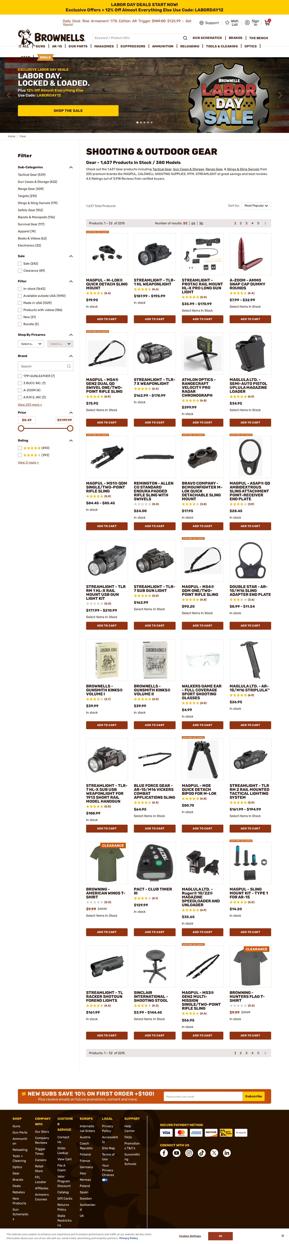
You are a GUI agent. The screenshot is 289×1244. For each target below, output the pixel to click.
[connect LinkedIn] (227, 1153)
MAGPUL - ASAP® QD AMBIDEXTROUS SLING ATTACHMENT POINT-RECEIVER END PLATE (250, 491)
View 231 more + (30, 405)
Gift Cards (64, 1198)
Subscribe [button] (253, 1096)
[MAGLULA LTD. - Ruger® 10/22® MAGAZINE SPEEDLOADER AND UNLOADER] (203, 863)
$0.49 (26, 420)
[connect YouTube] (176, 1153)
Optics (17, 1167)
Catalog (63, 1192)
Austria (85, 1137)
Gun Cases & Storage (188, 169)
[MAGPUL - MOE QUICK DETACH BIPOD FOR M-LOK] (203, 759)
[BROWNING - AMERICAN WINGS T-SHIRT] (107, 863)
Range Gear (214, 169)
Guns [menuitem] (40, 46)
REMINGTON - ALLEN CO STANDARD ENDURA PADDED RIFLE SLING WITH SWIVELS (153, 491)
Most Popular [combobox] (254, 205)
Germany (86, 1167)
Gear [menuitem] (25, 57)
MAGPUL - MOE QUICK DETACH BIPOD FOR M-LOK (199, 789)
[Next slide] (280, 95)
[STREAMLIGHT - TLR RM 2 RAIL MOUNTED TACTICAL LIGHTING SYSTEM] (251, 759)
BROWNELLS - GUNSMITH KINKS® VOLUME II (152, 690)
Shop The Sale (68, 111)
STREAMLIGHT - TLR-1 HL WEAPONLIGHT (154, 282)
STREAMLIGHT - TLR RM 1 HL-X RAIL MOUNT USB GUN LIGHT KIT (106, 592)
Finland (85, 1154)
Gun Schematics (21, 1214)
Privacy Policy (128, 1238)
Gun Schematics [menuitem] (207, 38)
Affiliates (41, 1188)
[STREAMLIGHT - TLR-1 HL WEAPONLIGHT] (155, 254)
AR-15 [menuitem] (57, 46)
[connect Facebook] (164, 1153)
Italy (83, 1173)
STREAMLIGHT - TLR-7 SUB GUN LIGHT (154, 589)
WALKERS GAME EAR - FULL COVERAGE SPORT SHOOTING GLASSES (202, 692)
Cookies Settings (190, 1236)
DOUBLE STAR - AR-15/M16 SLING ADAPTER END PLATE (250, 590)
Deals (17, 1186)
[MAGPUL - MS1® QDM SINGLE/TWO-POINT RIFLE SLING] (107, 457)
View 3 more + (28, 462)
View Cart (64, 1159)
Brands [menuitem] (236, 38)
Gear (16, 1173)
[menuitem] (25, 46)
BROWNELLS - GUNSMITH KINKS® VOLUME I (104, 690)
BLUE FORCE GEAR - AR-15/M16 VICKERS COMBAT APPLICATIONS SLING (154, 791)
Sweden (86, 1198)
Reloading (20, 1150)
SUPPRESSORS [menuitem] (133, 46)
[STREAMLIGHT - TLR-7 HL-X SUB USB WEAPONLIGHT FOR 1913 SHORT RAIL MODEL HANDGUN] (107, 759)
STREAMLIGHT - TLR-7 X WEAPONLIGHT (154, 382)
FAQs (128, 1137)
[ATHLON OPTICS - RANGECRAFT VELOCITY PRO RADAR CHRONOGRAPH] (203, 353)
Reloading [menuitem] (190, 46)
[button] (252, 22)
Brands (18, 1179)
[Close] (282, 1235)
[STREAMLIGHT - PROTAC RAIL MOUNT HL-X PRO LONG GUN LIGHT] (203, 254)
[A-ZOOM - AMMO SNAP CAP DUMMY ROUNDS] (251, 254)
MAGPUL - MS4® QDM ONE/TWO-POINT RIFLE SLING (200, 590)
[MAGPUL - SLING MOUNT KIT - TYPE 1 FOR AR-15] (251, 863)
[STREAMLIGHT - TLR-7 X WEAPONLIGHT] (155, 353)
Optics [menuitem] (251, 46)
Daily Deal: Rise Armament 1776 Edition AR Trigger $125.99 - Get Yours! (127, 23)
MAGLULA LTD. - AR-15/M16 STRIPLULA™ (250, 688)
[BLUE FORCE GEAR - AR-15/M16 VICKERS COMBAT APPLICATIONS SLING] (155, 759)
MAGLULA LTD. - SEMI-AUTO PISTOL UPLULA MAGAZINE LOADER (248, 385)
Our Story (42, 1132)
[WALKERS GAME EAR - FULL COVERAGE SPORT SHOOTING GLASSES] (203, 660)
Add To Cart (107, 319)
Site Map (108, 1148)
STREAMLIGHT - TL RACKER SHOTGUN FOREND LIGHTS (104, 996)
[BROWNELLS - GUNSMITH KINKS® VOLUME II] (155, 660)
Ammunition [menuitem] (163, 46)
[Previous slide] (8, 95)
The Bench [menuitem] (258, 38)
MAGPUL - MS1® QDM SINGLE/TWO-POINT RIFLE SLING (106, 487)
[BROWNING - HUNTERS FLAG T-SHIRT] (251, 966)
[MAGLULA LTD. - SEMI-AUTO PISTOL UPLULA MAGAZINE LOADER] (251, 353)
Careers (41, 1160)
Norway (85, 1179)
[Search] (185, 38)
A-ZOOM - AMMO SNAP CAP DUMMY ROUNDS (247, 284)
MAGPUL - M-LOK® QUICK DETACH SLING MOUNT (107, 284)
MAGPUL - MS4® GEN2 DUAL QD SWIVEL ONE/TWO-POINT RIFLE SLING (104, 385)
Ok (220, 1236)
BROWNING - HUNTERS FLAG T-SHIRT (247, 996)
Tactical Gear (162, 169)
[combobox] (31, 343)
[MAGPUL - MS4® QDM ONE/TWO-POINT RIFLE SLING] (203, 561)
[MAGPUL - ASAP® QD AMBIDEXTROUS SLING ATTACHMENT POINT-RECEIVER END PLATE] (251, 457)
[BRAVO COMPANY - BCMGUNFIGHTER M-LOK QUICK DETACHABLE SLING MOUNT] (203, 457)
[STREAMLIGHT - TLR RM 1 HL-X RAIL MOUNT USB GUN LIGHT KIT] (107, 561)
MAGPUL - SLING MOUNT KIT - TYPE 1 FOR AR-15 (249, 893)
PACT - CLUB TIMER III (153, 891)
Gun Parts (20, 1132)
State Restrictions (64, 1220)
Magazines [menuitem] (104, 46)
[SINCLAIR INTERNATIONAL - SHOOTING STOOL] (155, 966)
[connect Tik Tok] (202, 1153)
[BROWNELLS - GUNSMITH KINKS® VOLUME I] (107, 660)
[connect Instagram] (189, 1153)
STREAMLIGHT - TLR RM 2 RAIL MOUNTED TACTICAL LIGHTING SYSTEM (249, 791)
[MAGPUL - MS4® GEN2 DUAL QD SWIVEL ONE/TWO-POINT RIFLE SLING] (107, 353)
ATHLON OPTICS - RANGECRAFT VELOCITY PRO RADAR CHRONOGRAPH (199, 387)
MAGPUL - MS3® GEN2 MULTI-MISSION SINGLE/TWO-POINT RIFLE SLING (201, 1000)
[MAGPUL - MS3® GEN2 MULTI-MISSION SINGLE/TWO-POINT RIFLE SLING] (203, 966)
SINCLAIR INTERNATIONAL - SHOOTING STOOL (151, 996)
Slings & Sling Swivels (243, 169)
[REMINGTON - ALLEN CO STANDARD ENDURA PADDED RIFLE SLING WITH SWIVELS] (155, 457)
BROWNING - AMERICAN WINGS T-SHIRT (105, 893)
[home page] (52, 37)
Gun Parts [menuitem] (78, 46)
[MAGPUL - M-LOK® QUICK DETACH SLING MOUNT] (107, 254)
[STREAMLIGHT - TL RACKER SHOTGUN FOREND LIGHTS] (107, 966)
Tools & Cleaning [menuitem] (222, 46)
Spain (84, 1192)
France (85, 1161)
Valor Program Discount (64, 1181)
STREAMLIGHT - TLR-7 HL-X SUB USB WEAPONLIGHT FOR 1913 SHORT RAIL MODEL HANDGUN (107, 793)
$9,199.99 (64, 420)
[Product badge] (97, 230)
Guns (16, 1126)
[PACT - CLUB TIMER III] (155, 863)
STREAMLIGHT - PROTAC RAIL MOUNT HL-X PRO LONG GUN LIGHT (202, 286)
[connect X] (214, 1153)
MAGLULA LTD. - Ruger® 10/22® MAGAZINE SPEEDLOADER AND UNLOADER (201, 897)
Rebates (19, 1192)
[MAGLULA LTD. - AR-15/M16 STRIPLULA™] (251, 660)
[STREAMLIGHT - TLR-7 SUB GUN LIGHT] (155, 561)
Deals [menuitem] (45, 57)
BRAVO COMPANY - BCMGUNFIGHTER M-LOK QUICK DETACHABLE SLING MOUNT (202, 491)
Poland (85, 1186)
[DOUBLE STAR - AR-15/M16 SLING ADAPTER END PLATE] (251, 561)
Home (11, 136)
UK (82, 1216)
